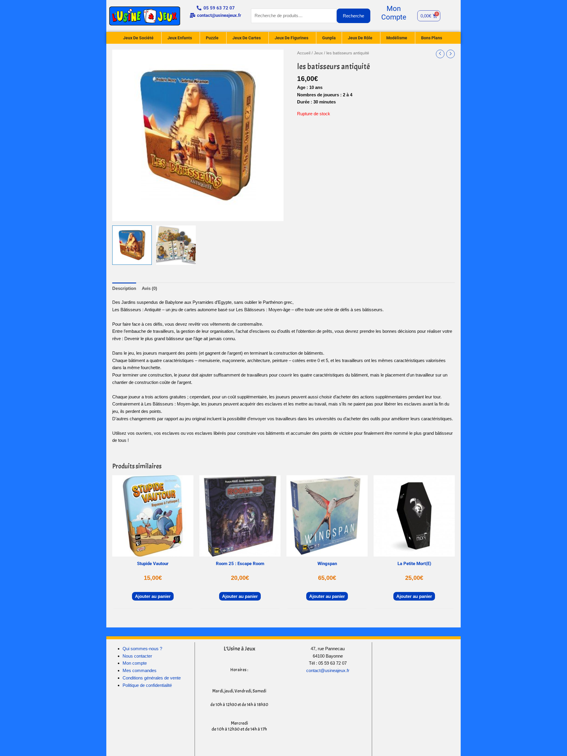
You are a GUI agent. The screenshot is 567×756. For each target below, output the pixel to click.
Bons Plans (431, 37)
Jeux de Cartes (246, 37)
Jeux (318, 53)
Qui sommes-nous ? (142, 648)
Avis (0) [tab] (149, 288)
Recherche (353, 15)
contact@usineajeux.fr (327, 670)
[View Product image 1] (132, 245)
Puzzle (212, 37)
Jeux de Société (138, 37)
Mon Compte (393, 12)
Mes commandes (140, 670)
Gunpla (329, 37)
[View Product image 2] (176, 245)
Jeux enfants (179, 37)
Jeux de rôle (360, 37)
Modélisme (396, 37)
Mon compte (135, 663)
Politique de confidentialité (147, 685)
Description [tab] (124, 288)
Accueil (303, 53)
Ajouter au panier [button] (153, 596)
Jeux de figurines (291, 37)
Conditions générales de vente (152, 677)
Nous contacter (137, 655)
